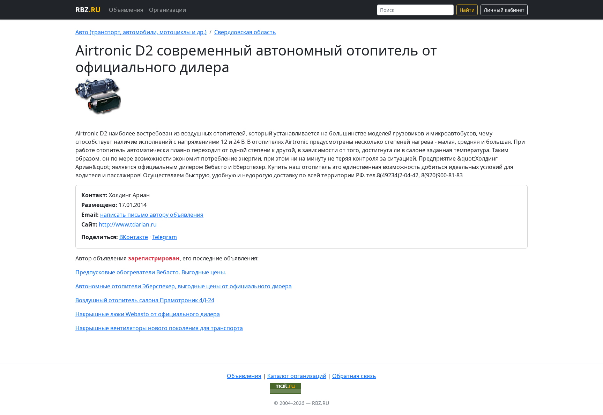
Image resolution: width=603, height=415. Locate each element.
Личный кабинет (504, 10)
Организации (167, 10)
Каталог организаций (296, 376)
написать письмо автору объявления (151, 214)
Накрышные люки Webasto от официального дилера (147, 314)
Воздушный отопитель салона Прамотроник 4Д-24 (144, 300)
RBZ (87, 9)
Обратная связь (354, 376)
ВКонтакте (133, 237)
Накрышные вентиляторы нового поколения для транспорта (159, 328)
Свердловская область (245, 32)
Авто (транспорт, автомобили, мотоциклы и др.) (141, 32)
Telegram (164, 237)
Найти (467, 10)
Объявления (126, 10)
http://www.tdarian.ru (128, 224)
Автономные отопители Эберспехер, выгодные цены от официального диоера (183, 286)
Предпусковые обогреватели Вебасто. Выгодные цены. (150, 272)
